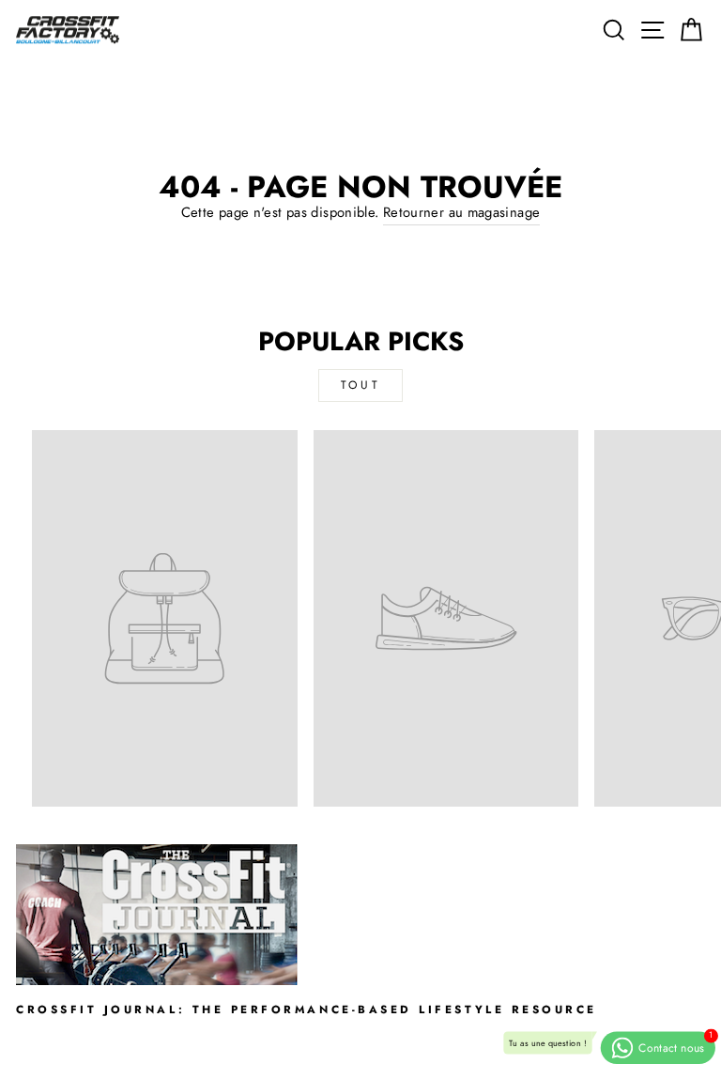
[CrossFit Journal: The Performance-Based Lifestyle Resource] (360, 914)
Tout (360, 385)
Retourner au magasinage (461, 212)
